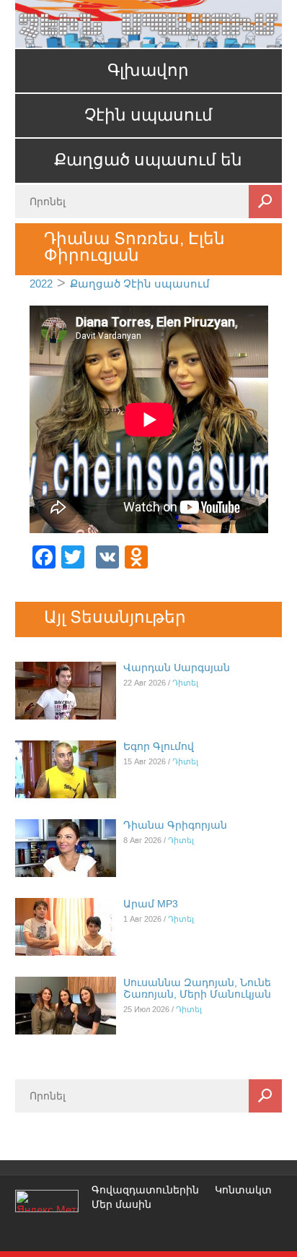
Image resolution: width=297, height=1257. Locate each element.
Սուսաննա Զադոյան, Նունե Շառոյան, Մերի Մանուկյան (197, 988)
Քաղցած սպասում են (148, 160)
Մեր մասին (121, 1204)
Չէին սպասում (148, 115)
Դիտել (185, 682)
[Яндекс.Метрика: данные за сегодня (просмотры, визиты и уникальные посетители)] (47, 1201)
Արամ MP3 (150, 904)
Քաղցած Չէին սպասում (140, 283)
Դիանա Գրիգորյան (175, 825)
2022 (41, 283)
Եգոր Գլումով (158, 746)
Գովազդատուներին (145, 1190)
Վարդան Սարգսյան (176, 667)
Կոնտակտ (243, 1190)
